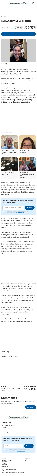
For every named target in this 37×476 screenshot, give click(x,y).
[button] (4, 3)
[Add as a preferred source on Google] (18, 27)
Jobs (3, 431)
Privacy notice (20, 212)
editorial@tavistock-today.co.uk (14, 472)
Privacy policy (6, 429)
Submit (29, 208)
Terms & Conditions (8, 425)
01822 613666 (11, 469)
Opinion (3, 16)
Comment (30, 407)
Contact (4, 427)
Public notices (6, 433)
